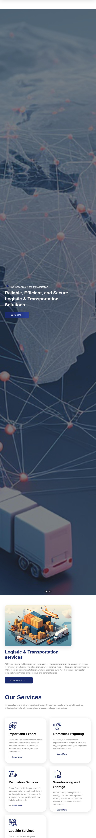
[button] (46, 591)
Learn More (17, 757)
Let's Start (17, 315)
